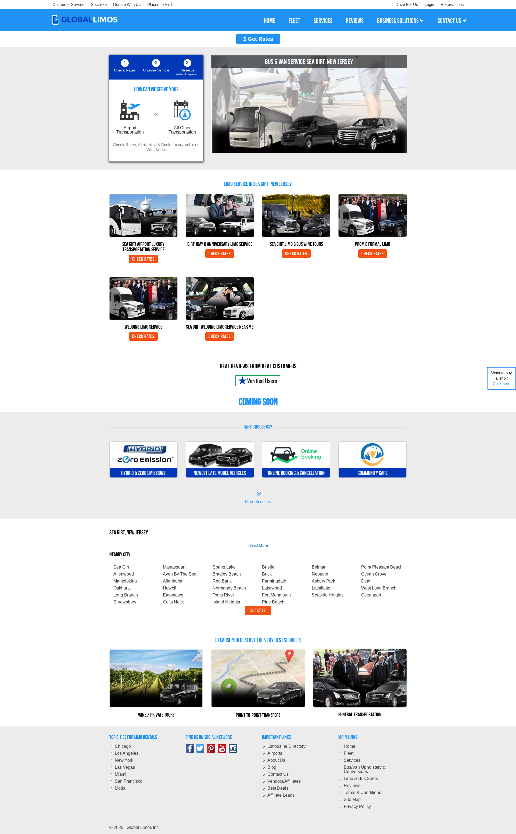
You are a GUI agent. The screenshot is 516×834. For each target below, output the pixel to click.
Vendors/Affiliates (284, 781)
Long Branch (125, 595)
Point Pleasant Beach (382, 567)
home (269, 20)
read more (258, 545)
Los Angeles (126, 753)
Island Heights (226, 602)
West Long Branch (378, 588)
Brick (267, 574)
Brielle (268, 567)
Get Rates (259, 39)
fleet (294, 20)
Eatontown (173, 595)
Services (352, 760)
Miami (120, 774)
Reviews (352, 785)
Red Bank (222, 581)
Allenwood (123, 574)
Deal (365, 581)
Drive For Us (407, 4)
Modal (121, 788)
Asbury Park (323, 581)
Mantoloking (125, 581)
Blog (271, 767)
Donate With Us (127, 4)
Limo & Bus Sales (361, 778)
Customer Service (68, 4)
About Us (276, 760)
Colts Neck (173, 602)
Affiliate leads (281, 795)
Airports (274, 753)
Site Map (352, 799)
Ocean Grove (373, 574)
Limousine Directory (286, 746)
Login (429, 4)
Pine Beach (273, 602)
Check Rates (143, 259)
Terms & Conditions (362, 792)
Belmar (318, 567)
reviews (355, 20)
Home (349, 746)
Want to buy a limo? (501, 378)
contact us (450, 20)
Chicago (123, 746)
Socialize (99, 4)
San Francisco (128, 781)
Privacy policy (357, 806)
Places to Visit (159, 4)
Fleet (348, 753)
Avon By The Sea (179, 574)
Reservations (452, 4)
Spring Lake (224, 567)
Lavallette (321, 588)
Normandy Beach (229, 588)
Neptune (320, 574)
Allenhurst (172, 581)
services (323, 20)
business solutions (398, 20)
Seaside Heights (327, 595)
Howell (169, 588)
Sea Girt (121, 567)
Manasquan (174, 567)
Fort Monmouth (276, 595)
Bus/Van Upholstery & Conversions (365, 769)
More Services (258, 498)
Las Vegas (125, 767)
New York (124, 760)
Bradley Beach (227, 574)
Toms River (223, 595)
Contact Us (278, 774)
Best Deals (277, 788)
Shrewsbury (124, 602)
